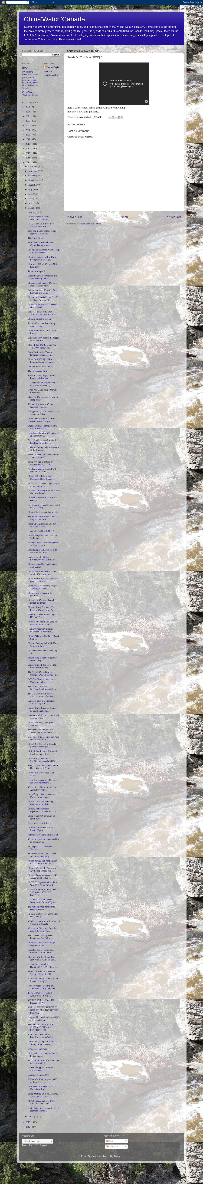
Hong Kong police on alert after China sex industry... (42, 795)
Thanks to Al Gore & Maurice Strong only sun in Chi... (41, 973)
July (30, 189)
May (30, 198)
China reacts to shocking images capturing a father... (42, 587)
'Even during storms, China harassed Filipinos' (40, 405)
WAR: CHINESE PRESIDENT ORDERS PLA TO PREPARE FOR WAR (43, 1010)
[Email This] (109, 117)
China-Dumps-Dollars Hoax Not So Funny (42, 536)
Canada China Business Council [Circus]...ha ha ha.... (42, 709)
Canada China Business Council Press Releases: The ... (42, 666)
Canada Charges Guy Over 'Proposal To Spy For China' (42, 313)
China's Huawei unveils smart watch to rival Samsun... (41, 420)
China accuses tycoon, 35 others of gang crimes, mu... (43, 580)
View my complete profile (50, 73)
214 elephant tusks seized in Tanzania (40, 848)
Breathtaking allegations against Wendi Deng (42, 659)
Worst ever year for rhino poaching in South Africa (43, 840)
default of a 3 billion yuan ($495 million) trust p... (42, 1080)
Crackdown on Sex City (38, 1074)
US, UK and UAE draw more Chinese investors (41, 225)
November (33, 170)
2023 (28, 120)
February (32, 212)
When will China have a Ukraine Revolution (42, 391)
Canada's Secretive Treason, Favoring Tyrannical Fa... (40, 353)
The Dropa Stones (36, 238)
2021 (28, 130)
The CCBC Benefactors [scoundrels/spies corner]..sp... (43, 688)
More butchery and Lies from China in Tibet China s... (41, 1102)
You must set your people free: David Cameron (41, 908)
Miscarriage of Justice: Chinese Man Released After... (42, 284)
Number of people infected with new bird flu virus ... (42, 470)
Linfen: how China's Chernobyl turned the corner (42, 601)
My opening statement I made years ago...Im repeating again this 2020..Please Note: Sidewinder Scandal (30, 80)
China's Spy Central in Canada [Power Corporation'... (42, 745)
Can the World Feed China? (40, 366)
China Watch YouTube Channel (30, 93)
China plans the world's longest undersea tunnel (42, 944)
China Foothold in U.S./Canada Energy (42, 332)
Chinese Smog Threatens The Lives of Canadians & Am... (42, 608)
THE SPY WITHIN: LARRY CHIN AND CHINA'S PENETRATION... (41, 1027)
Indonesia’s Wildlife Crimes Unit (43, 834)
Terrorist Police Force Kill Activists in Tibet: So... (40, 994)
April (31, 203)
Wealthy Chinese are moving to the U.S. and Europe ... (43, 616)
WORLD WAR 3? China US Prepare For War (41, 1001)
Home (124, 216)
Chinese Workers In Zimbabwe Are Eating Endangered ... (42, 869)
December (33, 166)
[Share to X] (115, 117)
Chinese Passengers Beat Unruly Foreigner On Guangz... (42, 258)
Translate (44, 1145)
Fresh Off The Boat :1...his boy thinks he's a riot (42, 525)
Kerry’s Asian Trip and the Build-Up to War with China (43, 767)
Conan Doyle (53, 67)
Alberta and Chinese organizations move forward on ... (43, 484)
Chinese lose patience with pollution (40, 594)
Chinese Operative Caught (39, 318)
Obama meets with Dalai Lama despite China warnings (42, 573)
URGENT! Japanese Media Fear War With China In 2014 (42, 883)
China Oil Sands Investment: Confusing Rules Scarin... (41, 477)
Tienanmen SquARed (37, 271)
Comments (113, 1146)
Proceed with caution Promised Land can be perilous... (42, 441)
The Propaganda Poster (38, 370)
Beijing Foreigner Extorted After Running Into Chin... (42, 291)
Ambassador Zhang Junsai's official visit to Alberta (44, 492)
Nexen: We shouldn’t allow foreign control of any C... (43, 456)
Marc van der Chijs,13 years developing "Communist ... (41, 731)
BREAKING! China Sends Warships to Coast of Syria (41, 901)
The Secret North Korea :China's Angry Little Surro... (42, 518)
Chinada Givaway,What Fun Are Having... (42, 499)
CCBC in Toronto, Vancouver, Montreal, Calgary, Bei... (41, 680)
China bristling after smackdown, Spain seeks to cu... (43, 1095)
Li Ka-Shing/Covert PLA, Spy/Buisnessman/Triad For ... (43, 760)
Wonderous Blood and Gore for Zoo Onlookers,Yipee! (42, 929)
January (32, 1116)
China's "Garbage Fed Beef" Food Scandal (43, 637)
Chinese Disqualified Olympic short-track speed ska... (41, 803)
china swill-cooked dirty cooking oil (42, 651)
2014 (28, 162)
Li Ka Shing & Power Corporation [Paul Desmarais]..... (43, 752)
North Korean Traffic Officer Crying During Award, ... (40, 244)
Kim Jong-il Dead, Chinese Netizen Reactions (44, 265)
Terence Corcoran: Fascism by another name (41, 324)
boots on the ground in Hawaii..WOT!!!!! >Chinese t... (43, 965)
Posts (110, 1140)
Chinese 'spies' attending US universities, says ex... (41, 218)
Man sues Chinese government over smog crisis (44, 398)
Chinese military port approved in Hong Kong (43, 915)
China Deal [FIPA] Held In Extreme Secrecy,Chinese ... (42, 360)
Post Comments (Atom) (91, 223)
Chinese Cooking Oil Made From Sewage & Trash (43, 644)
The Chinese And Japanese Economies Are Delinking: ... (42, 937)
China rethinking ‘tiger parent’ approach (42, 724)
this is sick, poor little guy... (40, 823)
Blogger (117, 1156)
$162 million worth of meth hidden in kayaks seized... (43, 1062)
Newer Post (74, 216)
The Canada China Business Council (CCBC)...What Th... (43, 673)
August (32, 184)
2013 (28, 1122)
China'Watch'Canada (54, 19)
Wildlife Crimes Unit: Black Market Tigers (41, 829)
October (32, 175)
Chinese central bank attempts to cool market (42, 565)
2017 (28, 148)
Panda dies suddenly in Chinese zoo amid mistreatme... (42, 781)
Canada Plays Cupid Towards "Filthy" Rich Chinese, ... (41, 1043)
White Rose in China (37, 1048)
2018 (28, 143)
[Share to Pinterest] (121, 117)
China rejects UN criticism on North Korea (41, 817)
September (33, 180)
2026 (28, 106)
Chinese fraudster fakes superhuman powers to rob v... (43, 810)
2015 (28, 157)
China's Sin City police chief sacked (41, 774)
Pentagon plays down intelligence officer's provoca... (43, 544)
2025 (28, 111)
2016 (28, 153)
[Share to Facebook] (118, 117)
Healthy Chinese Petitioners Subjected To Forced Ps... (40, 630)
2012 (28, 1126)
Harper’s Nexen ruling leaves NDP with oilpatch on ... (43, 1018)
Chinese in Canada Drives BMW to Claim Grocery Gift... (43, 298)
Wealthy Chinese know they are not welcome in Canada (44, 922)
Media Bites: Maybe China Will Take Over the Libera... (42, 346)
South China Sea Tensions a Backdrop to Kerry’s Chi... (41, 1036)
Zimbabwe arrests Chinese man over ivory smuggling (42, 855)
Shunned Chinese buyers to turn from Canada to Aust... (42, 427)
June (30, 193)
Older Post (174, 216)
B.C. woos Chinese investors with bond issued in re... (43, 738)
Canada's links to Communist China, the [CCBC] (41, 702)
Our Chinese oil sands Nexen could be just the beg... (44, 506)
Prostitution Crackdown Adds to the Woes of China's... (42, 551)
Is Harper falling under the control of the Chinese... (43, 448)
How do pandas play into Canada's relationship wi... (43, 434)
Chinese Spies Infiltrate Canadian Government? (43, 306)
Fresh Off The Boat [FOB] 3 (41, 530)
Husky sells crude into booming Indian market (42, 1054)
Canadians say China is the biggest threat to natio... (43, 339)
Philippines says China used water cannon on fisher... (43, 412)
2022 (28, 125)
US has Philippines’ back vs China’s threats (40, 1069)
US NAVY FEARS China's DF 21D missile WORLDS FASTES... (42, 892)
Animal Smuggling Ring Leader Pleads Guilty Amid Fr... (42, 862)
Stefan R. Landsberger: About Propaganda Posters (41, 377)
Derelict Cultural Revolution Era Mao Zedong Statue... (42, 277)
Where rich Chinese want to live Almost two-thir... (42, 788)
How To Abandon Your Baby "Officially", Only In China (41, 987)
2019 (28, 139)
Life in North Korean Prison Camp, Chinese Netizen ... (44, 251)
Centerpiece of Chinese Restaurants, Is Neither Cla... (42, 558)
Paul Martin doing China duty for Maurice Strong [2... (43, 980)
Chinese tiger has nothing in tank (43, 511)
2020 (28, 134)
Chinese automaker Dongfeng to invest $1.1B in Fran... (42, 623)
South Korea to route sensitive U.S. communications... (44, 1109)
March (31, 207)
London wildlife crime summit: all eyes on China (43, 716)
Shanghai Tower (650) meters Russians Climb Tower (41, 951)
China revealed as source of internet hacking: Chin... (40, 463)
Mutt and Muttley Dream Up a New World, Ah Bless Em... (42, 958)
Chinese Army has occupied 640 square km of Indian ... (42, 876)
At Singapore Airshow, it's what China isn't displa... (42, 1088)
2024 (28, 116)
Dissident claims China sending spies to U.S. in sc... (42, 232)
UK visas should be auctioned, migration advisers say (41, 384)
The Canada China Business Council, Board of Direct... (41, 695)
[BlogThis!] (112, 117)
